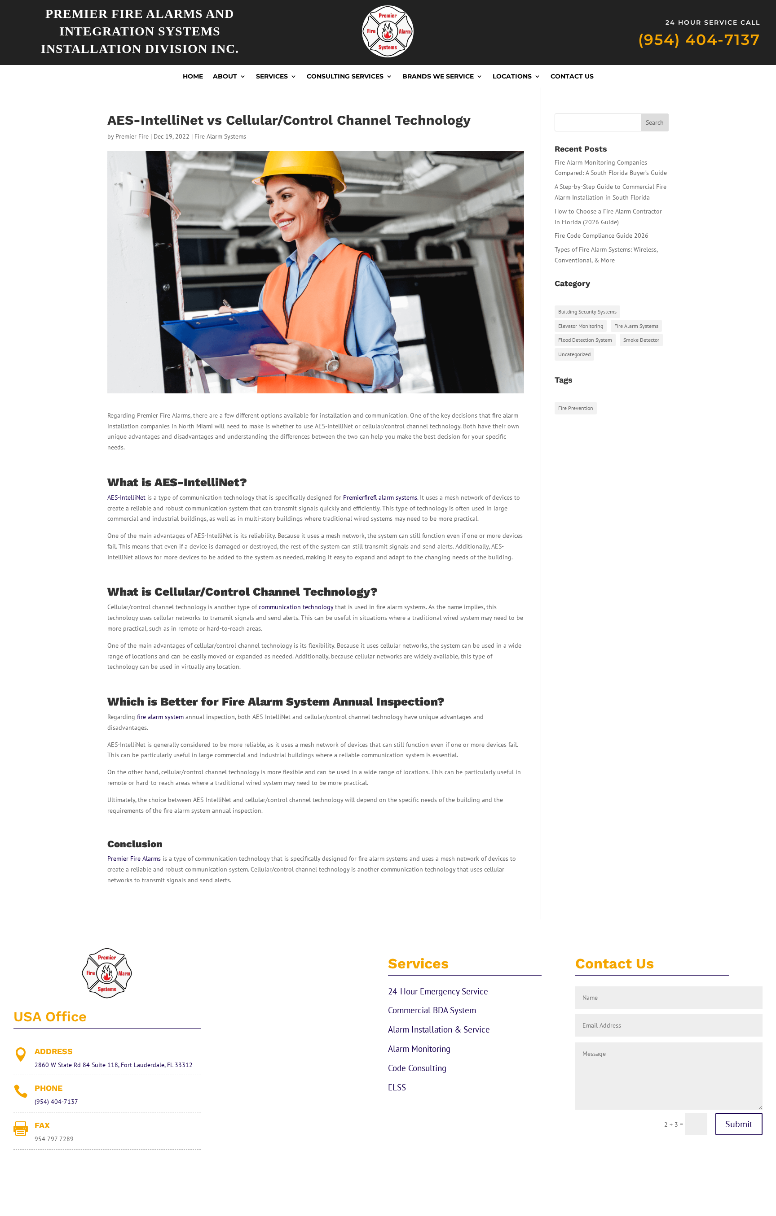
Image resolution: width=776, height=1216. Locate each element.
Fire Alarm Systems (220, 136)
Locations (512, 76)
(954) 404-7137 (699, 39)
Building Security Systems (587, 311)
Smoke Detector (641, 339)
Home (193, 76)
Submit (739, 1124)
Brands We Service (438, 76)
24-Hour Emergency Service (438, 991)
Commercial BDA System (432, 1010)
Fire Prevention (575, 408)
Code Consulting (417, 1068)
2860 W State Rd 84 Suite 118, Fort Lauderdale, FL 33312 (114, 1065)
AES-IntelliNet (126, 497)
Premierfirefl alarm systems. (380, 497)
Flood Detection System (585, 339)
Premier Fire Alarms (134, 858)
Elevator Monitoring (580, 326)
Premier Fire (132, 136)
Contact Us (572, 76)
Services (272, 76)
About (225, 76)
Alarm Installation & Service (439, 1029)
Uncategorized (574, 354)
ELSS (397, 1087)
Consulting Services (345, 76)
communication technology (296, 607)
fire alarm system (160, 717)
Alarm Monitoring (419, 1048)
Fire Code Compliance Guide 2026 (601, 235)
